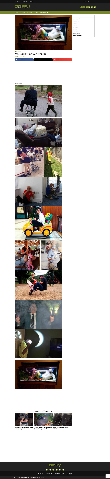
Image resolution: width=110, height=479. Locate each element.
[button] (48, 12)
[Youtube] (94, 7)
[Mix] (92, 7)
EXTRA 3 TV (75, 29)
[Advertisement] (43, 71)
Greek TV (17, 1)
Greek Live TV (43, 12)
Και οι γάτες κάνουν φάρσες (60, 427)
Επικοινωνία (40, 473)
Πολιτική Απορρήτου (59, 473)
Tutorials (29, 12)
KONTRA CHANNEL (76, 31)
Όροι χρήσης (69, 473)
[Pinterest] (89, 7)
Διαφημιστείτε (49, 473)
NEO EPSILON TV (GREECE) (77, 35)
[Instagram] (87, 7)
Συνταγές (36, 12)
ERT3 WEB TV (75, 27)
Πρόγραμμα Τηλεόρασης (27, 1)
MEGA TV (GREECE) (76, 33)
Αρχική (16, 12)
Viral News (22, 12)
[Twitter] (84, 7)
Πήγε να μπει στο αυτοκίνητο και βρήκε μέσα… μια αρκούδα (43, 428)
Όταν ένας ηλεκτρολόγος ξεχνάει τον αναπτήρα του (24, 428)
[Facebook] (81, 7)
